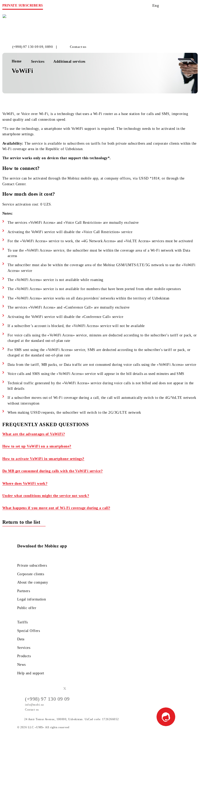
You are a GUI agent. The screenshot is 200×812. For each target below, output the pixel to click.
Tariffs (22, 622)
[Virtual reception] (182, 7)
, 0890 (48, 47)
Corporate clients (30, 574)
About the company (32, 582)
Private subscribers (32, 565)
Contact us (78, 47)
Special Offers (28, 631)
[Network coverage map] (172, 7)
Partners (23, 591)
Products (24, 656)
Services (23, 647)
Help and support (30, 673)
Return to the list (22, 522)
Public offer (26, 608)
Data (20, 639)
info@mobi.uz (34, 704)
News (21, 664)
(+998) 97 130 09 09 (27, 47)
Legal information (31, 599)
